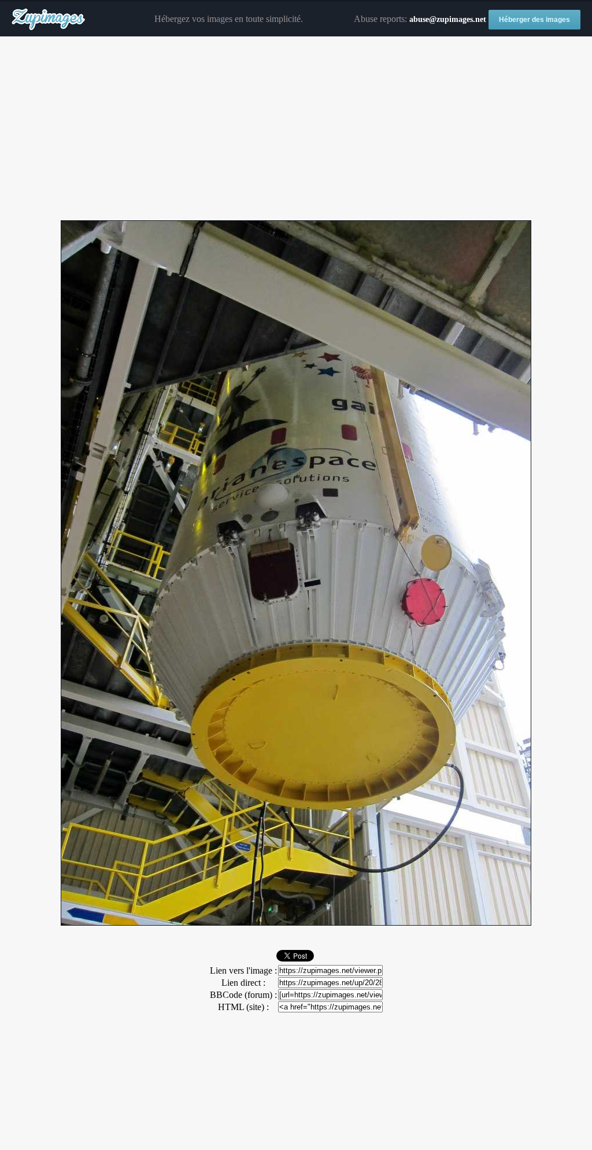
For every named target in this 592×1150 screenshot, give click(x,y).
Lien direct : (243, 983)
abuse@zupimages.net (447, 19)
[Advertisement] (296, 129)
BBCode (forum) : (243, 995)
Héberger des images (534, 20)
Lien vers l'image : (243, 970)
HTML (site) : (243, 1007)
